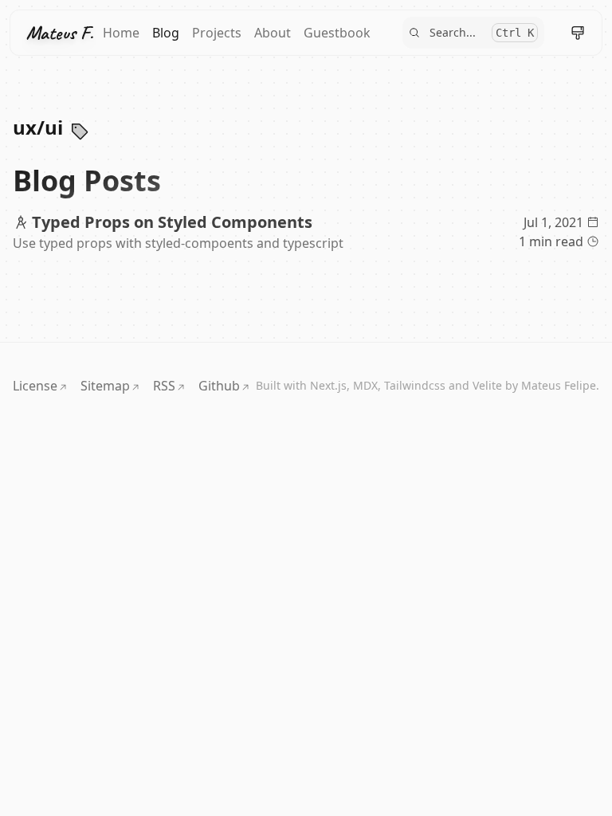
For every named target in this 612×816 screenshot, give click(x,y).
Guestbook (337, 32)
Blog (165, 32)
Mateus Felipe (558, 385)
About (272, 32)
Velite (487, 385)
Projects (216, 32)
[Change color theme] (578, 33)
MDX (365, 385)
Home (121, 32)
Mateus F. (59, 33)
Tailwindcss (414, 385)
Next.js (328, 385)
